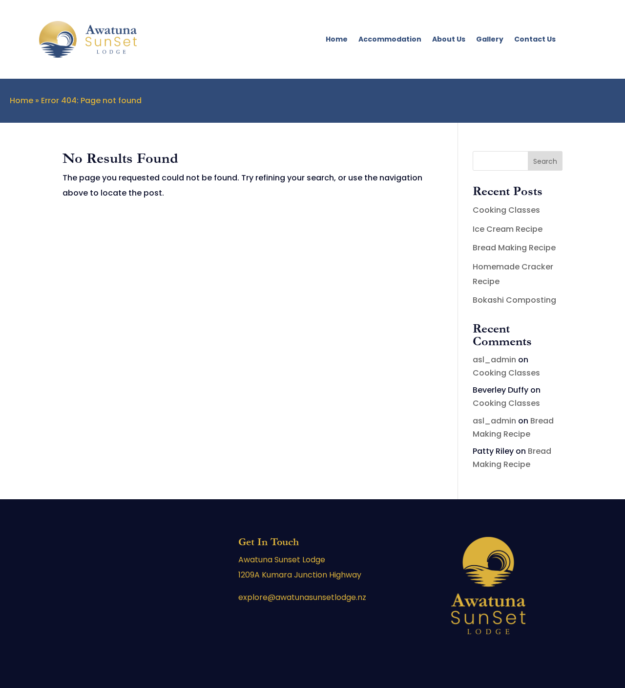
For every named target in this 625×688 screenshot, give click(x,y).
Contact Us (535, 39)
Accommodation (389, 39)
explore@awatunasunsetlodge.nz (302, 597)
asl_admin (494, 359)
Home (337, 39)
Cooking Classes (506, 210)
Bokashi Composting (514, 300)
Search (545, 161)
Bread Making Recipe (514, 247)
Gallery (489, 39)
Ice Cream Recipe (507, 229)
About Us (448, 39)
